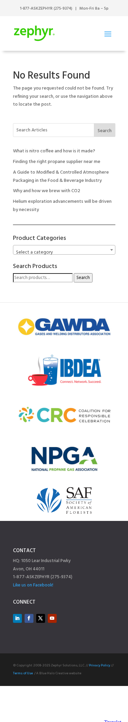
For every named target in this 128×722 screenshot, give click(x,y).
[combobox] (64, 250)
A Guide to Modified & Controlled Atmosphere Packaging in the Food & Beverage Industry (61, 176)
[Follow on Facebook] (29, 618)
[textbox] (64, 252)
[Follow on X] (40, 618)
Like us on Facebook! (33, 585)
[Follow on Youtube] (52, 618)
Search (105, 131)
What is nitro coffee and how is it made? (54, 151)
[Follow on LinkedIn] (17, 618)
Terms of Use (23, 673)
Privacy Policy (99, 665)
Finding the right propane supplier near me (56, 162)
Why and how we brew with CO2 (46, 191)
